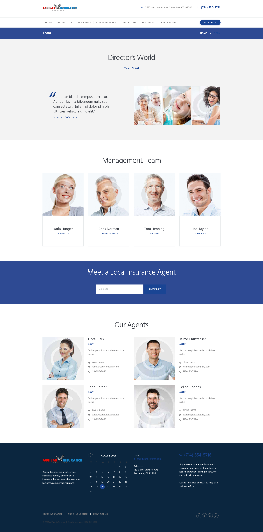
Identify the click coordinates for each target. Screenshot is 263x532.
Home (203, 33)
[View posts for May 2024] (90, 455)
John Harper (97, 387)
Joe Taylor (200, 229)
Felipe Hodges (190, 387)
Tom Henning (154, 229)
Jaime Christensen (193, 339)
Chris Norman (108, 229)
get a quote (210, 22)
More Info (155, 289)
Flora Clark (96, 339)
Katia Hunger (63, 229)
